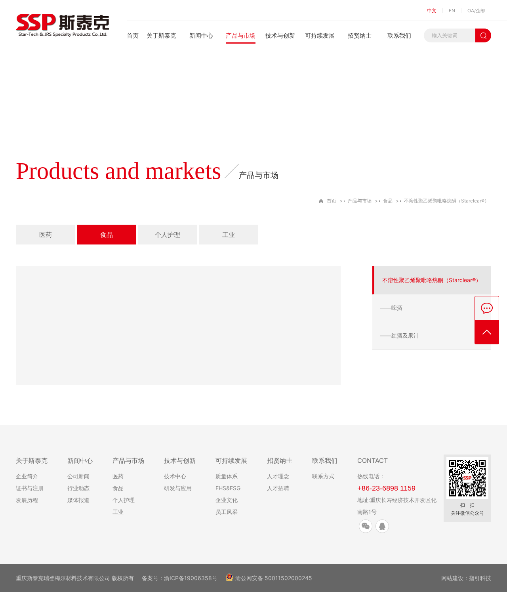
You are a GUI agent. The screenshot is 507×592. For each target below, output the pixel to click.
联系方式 (323, 476)
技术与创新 (280, 35)
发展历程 (27, 500)
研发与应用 (178, 488)
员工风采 (226, 511)
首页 (133, 35)
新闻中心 (201, 35)
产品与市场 (240, 35)
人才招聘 (278, 488)
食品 (388, 201)
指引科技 (480, 578)
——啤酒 (391, 307)
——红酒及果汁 (399, 335)
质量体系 (226, 476)
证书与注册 (30, 488)
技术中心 (175, 476)
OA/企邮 (476, 10)
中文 (431, 10)
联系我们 (399, 35)
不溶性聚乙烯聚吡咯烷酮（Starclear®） (446, 201)
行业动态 (78, 488)
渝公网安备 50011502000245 (273, 578)
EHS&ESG (227, 488)
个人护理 (167, 235)
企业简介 (27, 476)
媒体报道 (78, 500)
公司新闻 (78, 476)
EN (452, 10)
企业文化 (226, 500)
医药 (45, 235)
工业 (228, 235)
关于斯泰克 (161, 35)
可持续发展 (320, 35)
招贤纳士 (360, 35)
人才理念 (278, 476)
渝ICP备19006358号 (190, 578)
